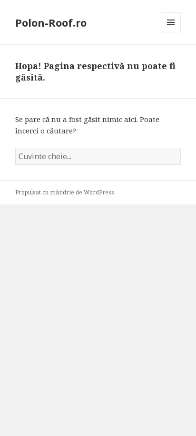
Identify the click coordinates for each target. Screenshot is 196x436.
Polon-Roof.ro (51, 22)
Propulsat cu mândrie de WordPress (64, 192)
